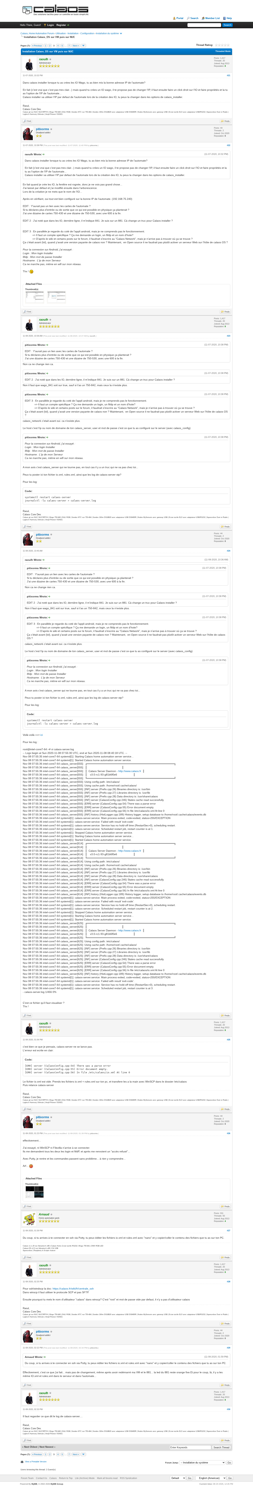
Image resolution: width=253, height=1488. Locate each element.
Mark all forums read (107, 1478)
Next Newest (46, 1446)
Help (229, 18)
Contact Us (41, 1478)
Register (61, 25)
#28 (228, 1281)
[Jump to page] (83, 45)
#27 (228, 1230)
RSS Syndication (128, 1478)
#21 (228, 75)
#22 (228, 145)
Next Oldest (30, 1446)
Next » (76, 46)
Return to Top (66, 1478)
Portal (180, 18)
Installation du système (107, 33)
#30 (228, 1409)
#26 (228, 1133)
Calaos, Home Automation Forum (37, 33)
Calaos (53, 1478)
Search (194, 18)
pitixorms (42, 129)
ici (41, 734)
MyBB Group (57, 1484)
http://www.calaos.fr (129, 771)
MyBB (34, 1484)
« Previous (37, 46)
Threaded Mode (223, 51)
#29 (228, 1348)
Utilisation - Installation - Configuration (75, 33)
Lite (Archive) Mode (85, 1478)
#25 (228, 1040)
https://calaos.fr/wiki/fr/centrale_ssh (73, 1288)
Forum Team (27, 1478)
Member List (212, 18)
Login (50, 25)
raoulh (92, 336)
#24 (228, 551)
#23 (228, 336)
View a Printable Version (35, 1461)
